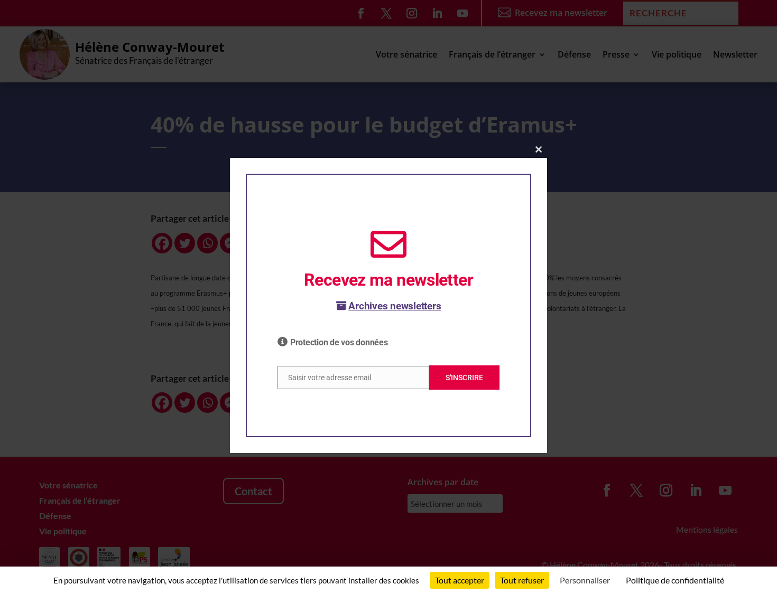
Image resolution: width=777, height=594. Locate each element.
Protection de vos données (339, 342)
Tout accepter (459, 580)
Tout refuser (522, 580)
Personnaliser (585, 580)
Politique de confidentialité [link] (675, 580)
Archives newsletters (394, 306)
